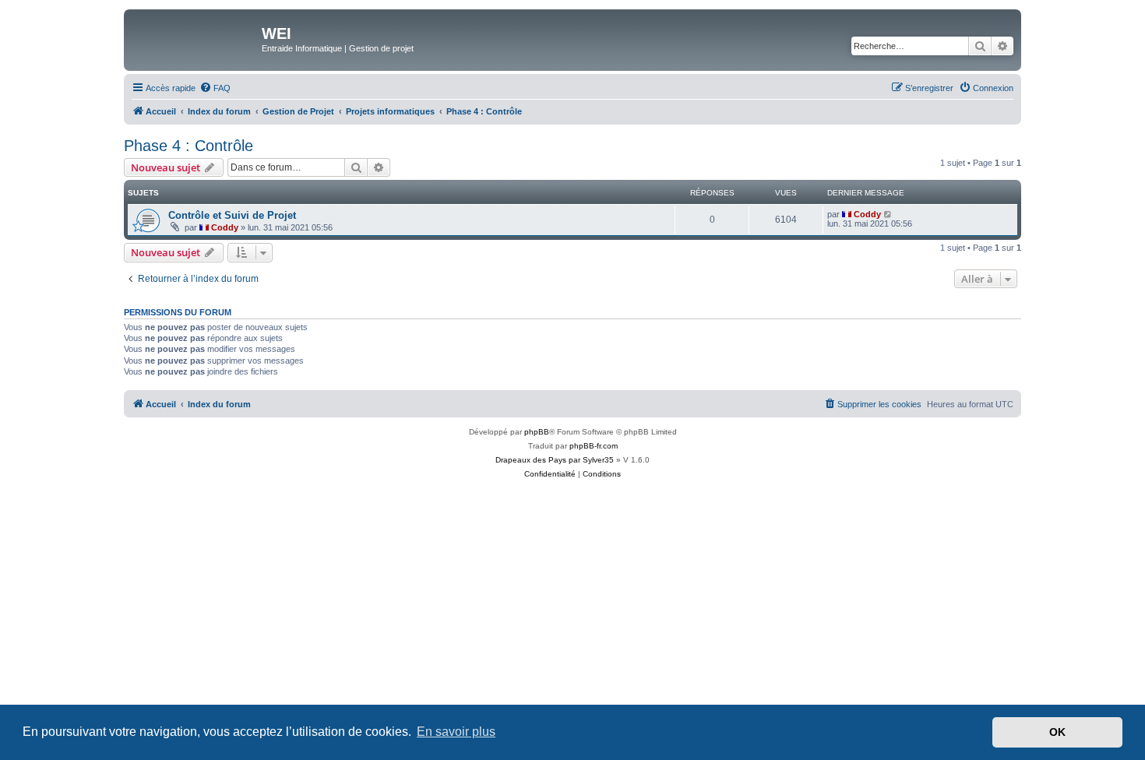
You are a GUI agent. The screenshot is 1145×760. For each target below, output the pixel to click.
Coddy (224, 227)
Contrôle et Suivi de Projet (232, 215)
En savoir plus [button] (456, 731)
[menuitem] (215, 88)
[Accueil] (195, 38)
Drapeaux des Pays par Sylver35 (554, 460)
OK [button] (1057, 732)
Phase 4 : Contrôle (188, 145)
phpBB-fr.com (593, 446)
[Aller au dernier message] (888, 214)
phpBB (536, 432)
